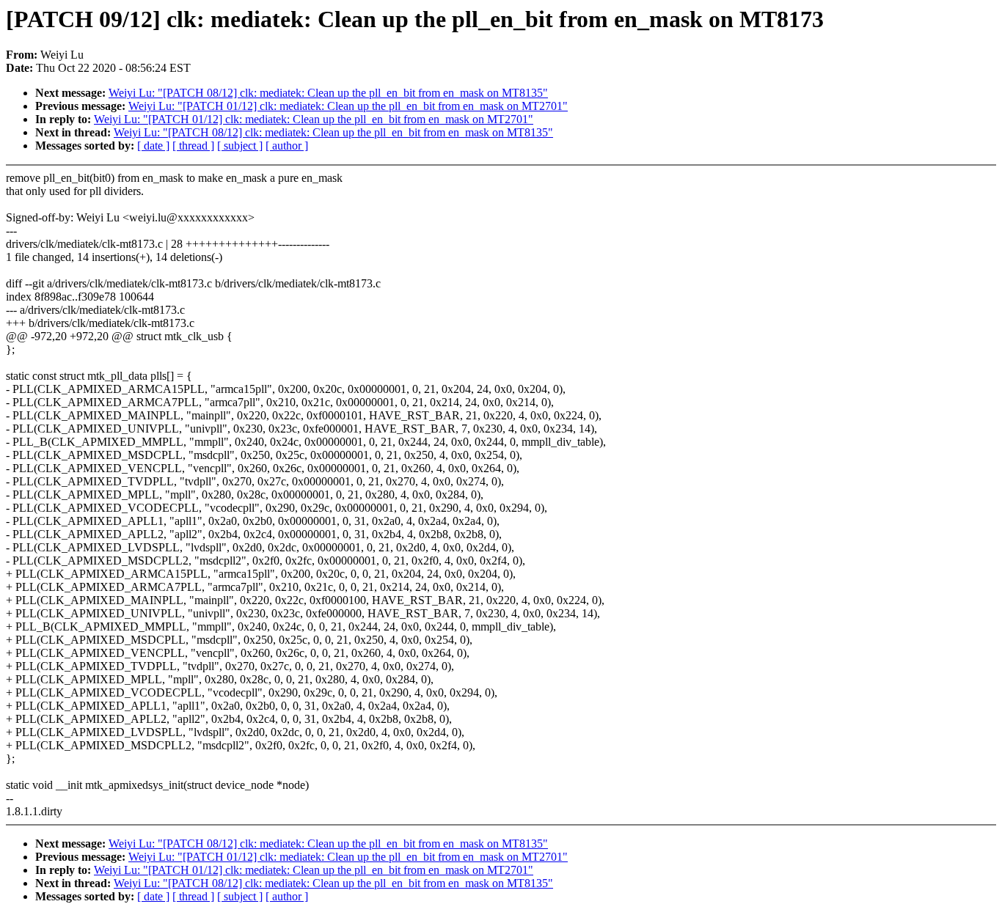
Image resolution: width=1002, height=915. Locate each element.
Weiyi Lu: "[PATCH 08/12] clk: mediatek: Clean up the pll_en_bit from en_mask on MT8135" (328, 93)
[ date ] (153, 145)
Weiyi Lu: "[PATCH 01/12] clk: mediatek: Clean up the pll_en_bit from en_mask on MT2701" (348, 106)
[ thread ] (193, 145)
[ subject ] (240, 145)
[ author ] (287, 145)
